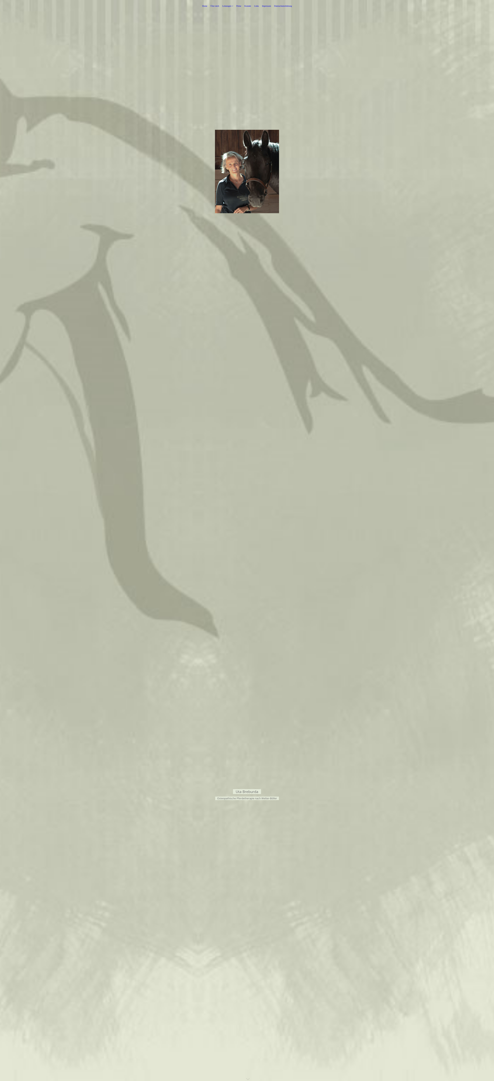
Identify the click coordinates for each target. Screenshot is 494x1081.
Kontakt (247, 6)
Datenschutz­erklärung (283, 6)
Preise (238, 6)
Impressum (266, 6)
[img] (247, 540)
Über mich (214, 6)
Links (256, 6)
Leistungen (226, 6)
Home (204, 6)
